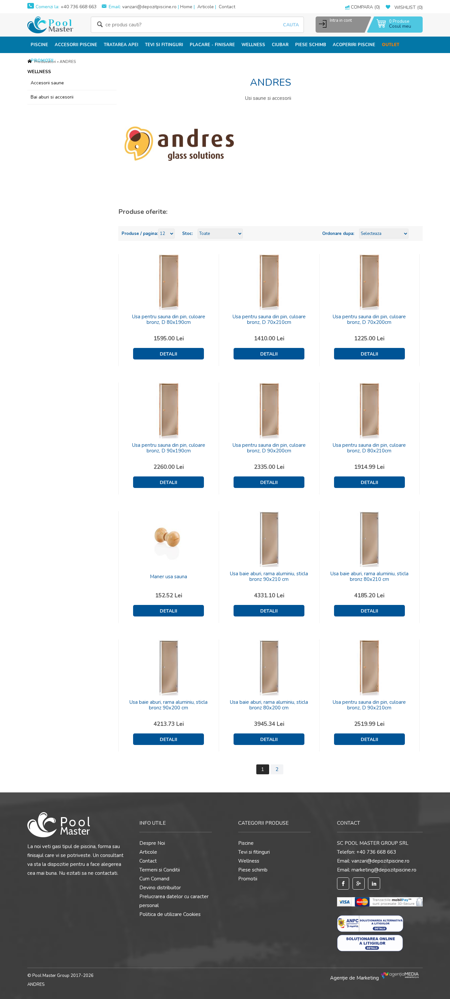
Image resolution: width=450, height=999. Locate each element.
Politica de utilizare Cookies (170, 914)
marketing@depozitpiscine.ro (384, 870)
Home (186, 7)
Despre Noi (152, 843)
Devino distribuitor (160, 887)
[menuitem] (39, 44)
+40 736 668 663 (78, 7)
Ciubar (280, 45)
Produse (399, 21)
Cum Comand (154, 878)
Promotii (247, 878)
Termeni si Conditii (159, 870)
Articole (205, 7)
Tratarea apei (121, 45)
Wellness (253, 45)
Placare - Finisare (212, 45)
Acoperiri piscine (354, 45)
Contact (227, 7)
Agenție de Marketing (355, 978)
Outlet (390, 45)
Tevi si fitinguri (164, 45)
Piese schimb (310, 45)
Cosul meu (400, 26)
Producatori (45, 61)
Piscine (39, 45)
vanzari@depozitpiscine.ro (149, 7)
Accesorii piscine (76, 45)
